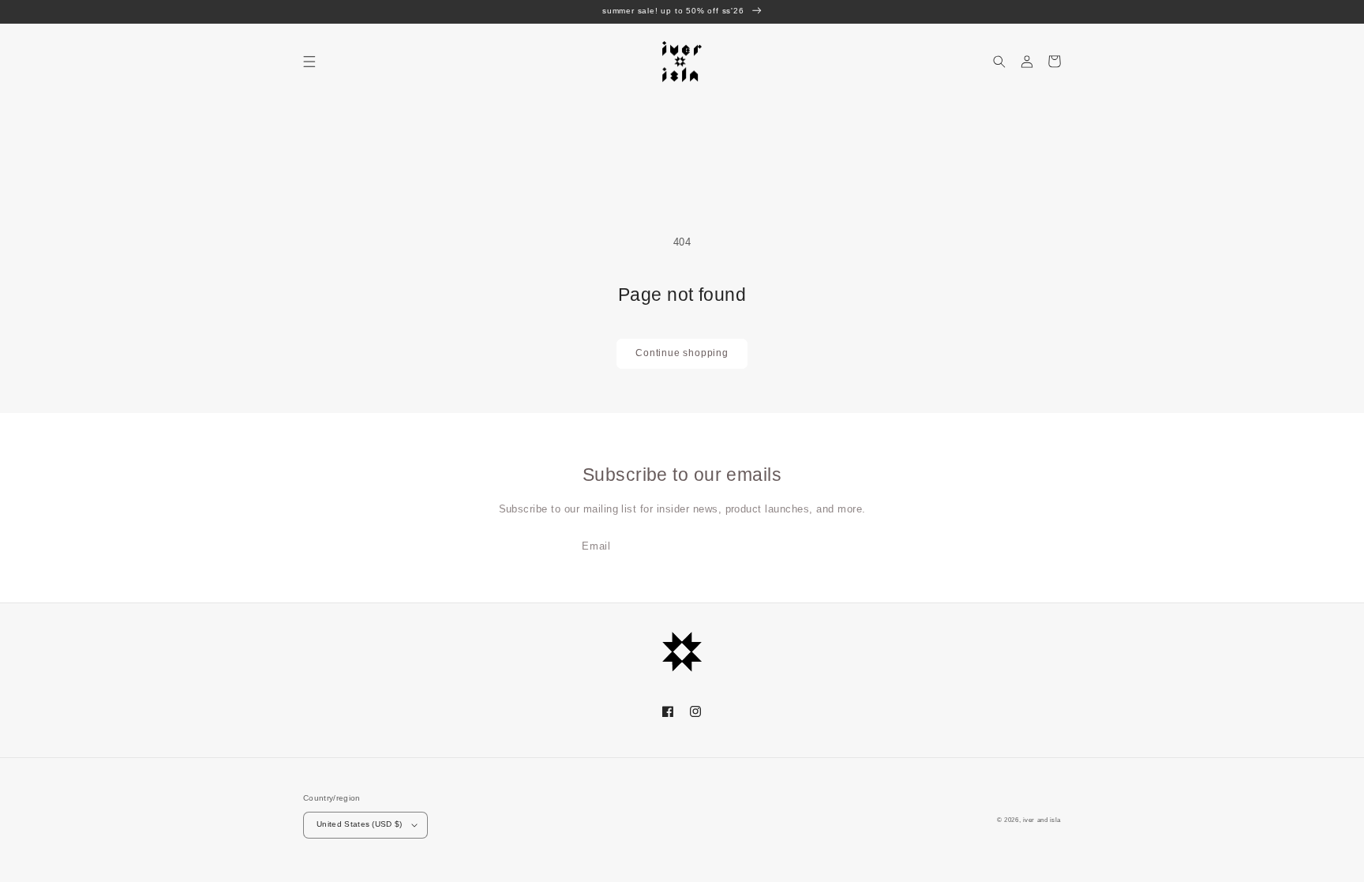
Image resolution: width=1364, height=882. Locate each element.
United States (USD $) (360, 824)
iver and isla (1042, 820)
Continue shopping (682, 352)
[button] (309, 61)
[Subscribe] (781, 546)
